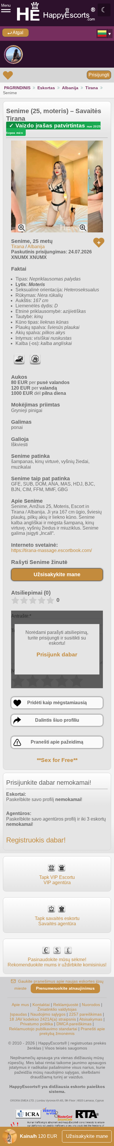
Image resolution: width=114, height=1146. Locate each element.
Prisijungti (99, 74)
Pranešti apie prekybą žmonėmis (72, 1031)
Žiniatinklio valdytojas (57, 1009)
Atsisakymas (90, 1019)
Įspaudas (18, 1014)
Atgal (17, 32)
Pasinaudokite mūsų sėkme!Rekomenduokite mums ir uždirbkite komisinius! (57, 962)
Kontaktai (41, 1004)
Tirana (91, 87)
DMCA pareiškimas (73, 1023)
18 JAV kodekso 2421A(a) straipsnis (42, 1019)
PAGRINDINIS (17, 87)
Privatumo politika (36, 1023)
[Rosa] (13, 54)
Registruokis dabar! (36, 840)
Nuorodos (91, 1004)
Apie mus (20, 1004)
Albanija (70, 87)
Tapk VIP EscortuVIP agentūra (57, 880)
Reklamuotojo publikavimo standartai (43, 1028)
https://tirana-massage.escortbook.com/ (51, 550)
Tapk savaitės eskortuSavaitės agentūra (57, 921)
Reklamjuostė (65, 1004)
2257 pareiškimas (85, 1014)
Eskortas (46, 87)
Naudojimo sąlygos (47, 1014)
